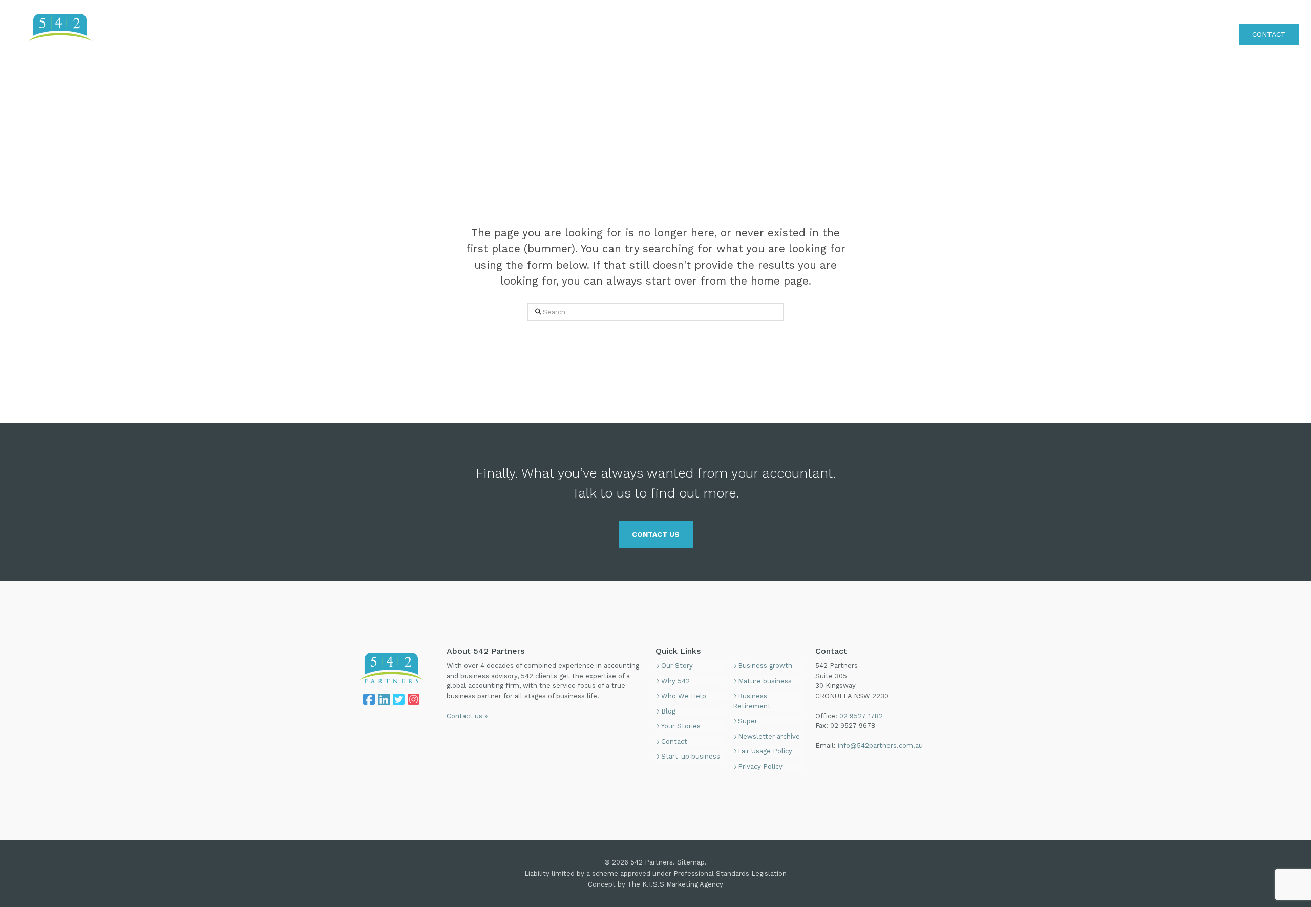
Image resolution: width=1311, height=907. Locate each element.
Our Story (677, 666)
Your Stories (681, 726)
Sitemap (691, 862)
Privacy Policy (760, 766)
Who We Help (683, 696)
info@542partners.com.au (880, 745)
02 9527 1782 (1275, 12)
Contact (674, 741)
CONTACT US (656, 534)
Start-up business (690, 756)
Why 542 (675, 681)
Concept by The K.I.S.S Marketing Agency (655, 884)
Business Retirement (752, 701)
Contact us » (467, 716)
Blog (668, 711)
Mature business (765, 681)
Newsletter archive (769, 736)
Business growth (765, 666)
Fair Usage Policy (765, 751)
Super (747, 721)
